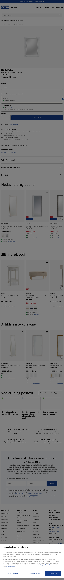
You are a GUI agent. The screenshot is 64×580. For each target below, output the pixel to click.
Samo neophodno (34, 573)
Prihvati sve (53, 573)
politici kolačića (10, 567)
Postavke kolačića (12, 573)
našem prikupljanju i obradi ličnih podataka (45, 565)
